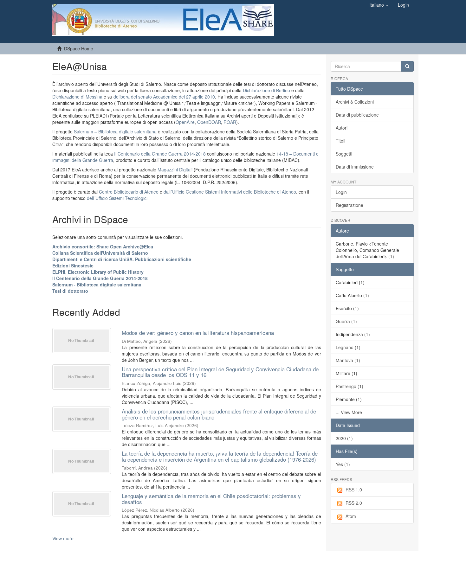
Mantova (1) (348, 360)
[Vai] (407, 66)
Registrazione (349, 205)
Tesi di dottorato (70, 291)
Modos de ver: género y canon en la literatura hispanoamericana (198, 332)
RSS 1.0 (354, 489)
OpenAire (185, 122)
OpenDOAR (209, 122)
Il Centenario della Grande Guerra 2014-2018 (160, 154)
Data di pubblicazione (357, 115)
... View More (349, 412)
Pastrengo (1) (349, 386)
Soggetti (344, 154)
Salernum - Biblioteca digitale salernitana (96, 284)
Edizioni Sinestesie (73, 265)
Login (341, 192)
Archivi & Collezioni (355, 102)
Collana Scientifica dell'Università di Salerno (100, 253)
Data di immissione (355, 166)
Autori (341, 128)
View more (63, 538)
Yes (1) (343, 464)
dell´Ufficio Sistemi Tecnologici (117, 198)
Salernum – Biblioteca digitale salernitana (116, 131)
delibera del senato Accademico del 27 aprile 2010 (164, 96)
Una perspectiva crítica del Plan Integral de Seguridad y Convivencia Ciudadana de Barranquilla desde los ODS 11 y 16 (220, 372)
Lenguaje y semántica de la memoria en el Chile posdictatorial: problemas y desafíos (211, 499)
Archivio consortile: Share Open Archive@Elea (102, 246)
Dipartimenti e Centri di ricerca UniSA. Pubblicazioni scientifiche (121, 259)
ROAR (229, 122)
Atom (351, 516)
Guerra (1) (346, 321)
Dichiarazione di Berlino (267, 90)
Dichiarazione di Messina (77, 96)
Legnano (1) (348, 347)
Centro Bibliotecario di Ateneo (129, 192)
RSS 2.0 (354, 503)
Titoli (340, 141)
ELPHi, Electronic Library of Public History (98, 272)
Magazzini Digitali (175, 169)
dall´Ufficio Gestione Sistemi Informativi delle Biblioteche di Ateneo (230, 192)
